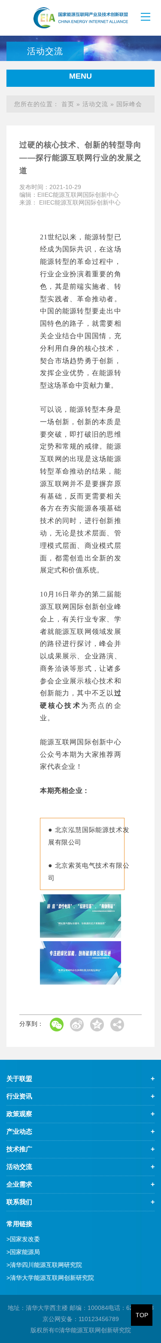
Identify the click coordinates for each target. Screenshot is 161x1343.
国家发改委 (23, 1239)
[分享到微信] (57, 1024)
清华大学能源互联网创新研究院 (50, 1277)
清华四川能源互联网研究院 (44, 1264)
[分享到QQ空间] (97, 1024)
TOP (142, 1315)
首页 (67, 104)
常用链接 (19, 1223)
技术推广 (19, 1149)
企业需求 (19, 1184)
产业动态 (19, 1131)
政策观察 (19, 1113)
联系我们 (19, 1201)
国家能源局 (23, 1251)
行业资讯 (19, 1096)
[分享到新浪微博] (77, 1024)
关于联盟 (19, 1078)
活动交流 (95, 104)
